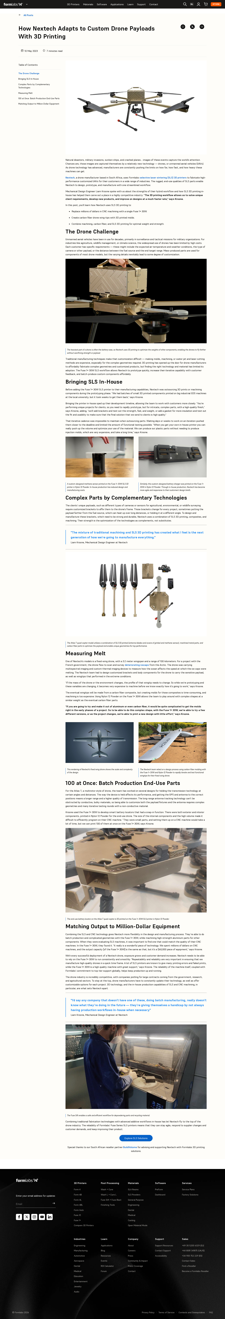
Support (141, 4)
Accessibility (161, 1255)
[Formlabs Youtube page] (42, 1217)
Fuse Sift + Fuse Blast (111, 1199)
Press (130, 1255)
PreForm (159, 1189)
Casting (131, 1220)
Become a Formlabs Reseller (195, 1271)
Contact (153, 4)
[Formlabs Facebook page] (19, 1217)
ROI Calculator (107, 1266)
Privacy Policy (148, 1312)
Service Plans (188, 1189)
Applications (117, 4)
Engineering (133, 1205)
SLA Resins (133, 1189)
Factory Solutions (190, 1194)
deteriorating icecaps (137, 664)
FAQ (211, 1312)
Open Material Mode (137, 1225)
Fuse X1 (77, 1215)
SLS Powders (134, 1194)
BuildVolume (130, 1147)
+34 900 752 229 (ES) (192, 1255)
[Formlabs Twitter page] (27, 1217)
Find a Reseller (189, 1266)
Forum (104, 1271)
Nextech (70, 177)
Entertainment (80, 1281)
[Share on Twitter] (192, 26)
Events (104, 1260)
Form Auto (79, 1210)
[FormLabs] (13, 4)
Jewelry (77, 1286)
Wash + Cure (107, 1189)
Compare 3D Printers (84, 1225)
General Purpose (136, 1199)
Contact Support (163, 1250)
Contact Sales (188, 1260)
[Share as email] (202, 26)
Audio (76, 1291)
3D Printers (73, 4)
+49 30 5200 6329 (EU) (193, 1245)
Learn (130, 4)
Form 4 (77, 1189)
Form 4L (78, 1199)
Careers (131, 1250)
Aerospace (79, 1260)
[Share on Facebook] (183, 26)
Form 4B (78, 1194)
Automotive (79, 1255)
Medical (131, 1215)
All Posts (28, 15)
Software (102, 4)
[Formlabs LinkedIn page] (50, 1217)
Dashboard (160, 1194)
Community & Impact (138, 1260)
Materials (88, 4)
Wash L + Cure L (108, 1194)
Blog (103, 1250)
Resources (106, 1255)
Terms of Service (166, 1312)
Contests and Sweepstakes (192, 1312)
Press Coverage (135, 1266)
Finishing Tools (108, 1205)
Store (216, 4)
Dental (131, 1210)
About (131, 1245)
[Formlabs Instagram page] (34, 1217)
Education (78, 1276)
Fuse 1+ (77, 1220)
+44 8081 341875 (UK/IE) (193, 1250)
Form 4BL (78, 1205)
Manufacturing (81, 1250)
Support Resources (164, 1245)
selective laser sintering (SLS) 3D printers (163, 177)
